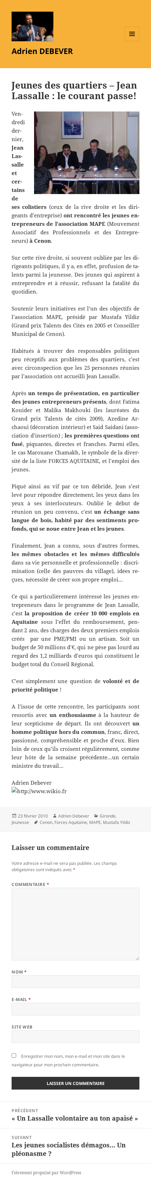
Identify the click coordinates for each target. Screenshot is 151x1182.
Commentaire (30, 884)
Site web (22, 1027)
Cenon (46, 822)
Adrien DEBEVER (42, 51)
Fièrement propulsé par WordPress (46, 1173)
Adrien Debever (73, 816)
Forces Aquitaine (70, 822)
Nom (19, 972)
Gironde (108, 816)
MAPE (95, 822)
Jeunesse (20, 822)
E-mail (21, 999)
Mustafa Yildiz (116, 822)
